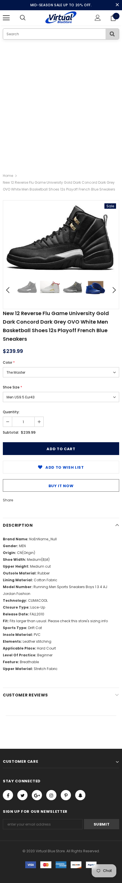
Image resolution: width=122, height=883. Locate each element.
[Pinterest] (66, 795)
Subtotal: (11, 432)
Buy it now (61, 486)
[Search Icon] (28, 18)
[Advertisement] (61, 103)
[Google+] (37, 795)
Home (8, 175)
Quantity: (11, 412)
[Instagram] (51, 795)
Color (9, 362)
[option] (61, 237)
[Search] (112, 34)
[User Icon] (98, 18)
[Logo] (61, 18)
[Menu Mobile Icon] (6, 18)
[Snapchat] (80, 795)
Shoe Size (12, 387)
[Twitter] (22, 795)
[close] (117, 5)
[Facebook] (8, 795)
